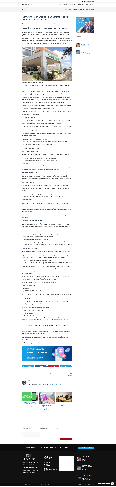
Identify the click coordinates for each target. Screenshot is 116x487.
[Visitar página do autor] (24, 382)
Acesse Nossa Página (64, 454)
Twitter (60, 384)
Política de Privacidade (90, 484)
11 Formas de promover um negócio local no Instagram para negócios (47, 407)
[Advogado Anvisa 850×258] (47, 353)
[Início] (63, 9)
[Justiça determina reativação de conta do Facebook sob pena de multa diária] (78, 52)
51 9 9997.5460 (91, 1)
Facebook (56, 384)
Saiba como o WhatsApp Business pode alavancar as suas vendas (30, 404)
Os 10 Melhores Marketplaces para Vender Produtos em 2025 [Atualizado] (87, 44)
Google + (52, 384)
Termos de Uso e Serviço (81, 484)
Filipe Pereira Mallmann (28, 23)
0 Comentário (53, 23)
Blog (46, 23)
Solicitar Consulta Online (86, 447)
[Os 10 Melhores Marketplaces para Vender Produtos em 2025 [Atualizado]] (78, 45)
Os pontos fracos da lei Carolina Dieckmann (64, 404)
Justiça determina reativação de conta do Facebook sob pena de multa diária (87, 51)
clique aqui (40, 384)
